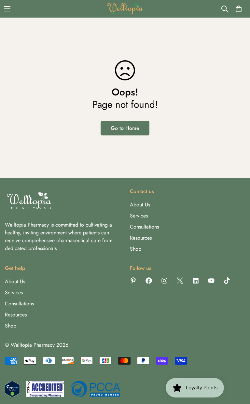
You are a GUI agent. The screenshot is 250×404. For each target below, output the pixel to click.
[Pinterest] (133, 280)
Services (139, 215)
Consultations (144, 226)
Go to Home (125, 128)
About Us (140, 204)
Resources (141, 238)
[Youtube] (211, 280)
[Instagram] (164, 280)
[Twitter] (180, 280)
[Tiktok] (227, 280)
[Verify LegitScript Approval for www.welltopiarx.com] (12, 389)
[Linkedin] (195, 280)
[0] (238, 8)
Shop (135, 249)
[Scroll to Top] (237, 368)
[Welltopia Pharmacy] (125, 9)
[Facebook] (149, 280)
